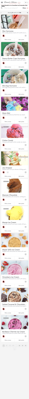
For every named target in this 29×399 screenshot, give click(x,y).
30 (25, 345)
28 (19, 345)
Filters (24, 8)
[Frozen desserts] (4, 36)
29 (22, 345)
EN (25, 2)
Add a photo (21, 39)
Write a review (8, 39)
